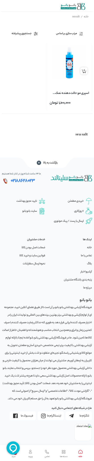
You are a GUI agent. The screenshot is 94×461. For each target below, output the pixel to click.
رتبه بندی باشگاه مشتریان (78, 280)
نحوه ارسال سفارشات (34, 263)
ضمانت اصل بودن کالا (33, 247)
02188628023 (23, 181)
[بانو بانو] (72, 6)
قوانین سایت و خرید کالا (32, 255)
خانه (85, 17)
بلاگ (89, 263)
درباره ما (87, 288)
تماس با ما (86, 255)
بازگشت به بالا (50, 163)
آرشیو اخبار (86, 272)
